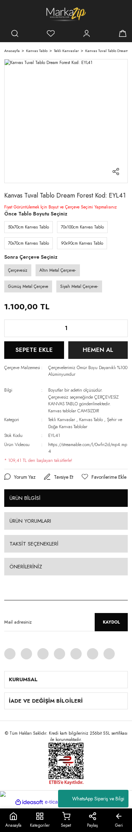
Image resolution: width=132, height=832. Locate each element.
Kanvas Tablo (91, 419)
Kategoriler (40, 825)
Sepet (66, 825)
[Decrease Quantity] (15, 328)
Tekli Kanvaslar (61, 419)
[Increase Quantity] (116, 328)
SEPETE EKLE (34, 350)
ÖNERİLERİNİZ (26, 566)
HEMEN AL (98, 350)
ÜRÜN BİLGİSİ (25, 498)
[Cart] (122, 33)
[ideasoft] (29, 802)
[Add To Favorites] (104, 477)
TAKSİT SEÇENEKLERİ (34, 544)
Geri (119, 825)
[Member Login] (86, 33)
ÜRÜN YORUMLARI (30, 521)
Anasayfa (13, 825)
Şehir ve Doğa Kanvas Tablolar (85, 423)
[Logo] (66, 14)
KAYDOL (111, 622)
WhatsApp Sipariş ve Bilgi (98, 798)
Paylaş (92, 825)
